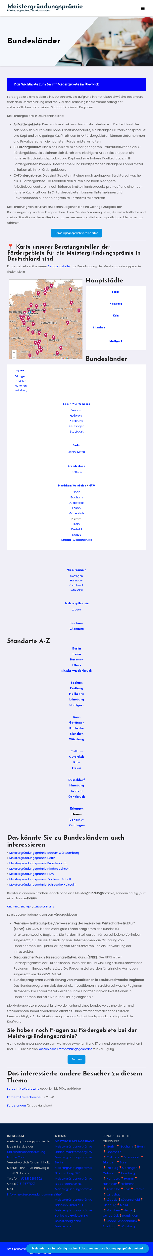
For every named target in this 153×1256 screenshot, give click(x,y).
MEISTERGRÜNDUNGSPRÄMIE (74, 1141)
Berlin (116, 292)
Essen (76, 508)
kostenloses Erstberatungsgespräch (65, 1049)
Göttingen (76, 576)
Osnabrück (76, 585)
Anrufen (77, 1059)
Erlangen (20, 376)
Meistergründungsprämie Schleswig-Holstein (42, 884)
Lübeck (76, 609)
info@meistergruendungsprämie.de (33, 1194)
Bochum (77, 497)
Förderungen (16, 1105)
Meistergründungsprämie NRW (31, 874)
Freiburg (76, 410)
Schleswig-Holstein (77, 603)
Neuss (76, 534)
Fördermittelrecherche (24, 1097)
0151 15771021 (26, 1184)
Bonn (76, 492)
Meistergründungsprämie (45, 7)
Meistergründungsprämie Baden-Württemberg (44, 853)
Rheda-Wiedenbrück (76, 540)
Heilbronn (76, 415)
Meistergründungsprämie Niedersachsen (39, 868)
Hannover (76, 580)
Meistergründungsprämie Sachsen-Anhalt (40, 879)
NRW (92, 485)
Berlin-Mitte (76, 452)
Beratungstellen (60, 266)
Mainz (50, 906)
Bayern (19, 370)
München (99, 327)
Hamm (129, 1178)
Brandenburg (76, 466)
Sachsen (77, 623)
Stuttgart (115, 341)
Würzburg (21, 390)
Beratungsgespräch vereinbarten (76, 233)
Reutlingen (76, 426)
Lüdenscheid (130, 1199)
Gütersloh (76, 513)
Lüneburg (77, 590)
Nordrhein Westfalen (72, 485)
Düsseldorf (76, 503)
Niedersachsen (76, 570)
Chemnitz (77, 629)
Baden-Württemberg (76, 404)
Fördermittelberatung (23, 1088)
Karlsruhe (76, 421)
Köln (116, 315)
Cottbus (77, 472)
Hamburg (116, 304)
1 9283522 (31, 1178)
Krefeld (76, 529)
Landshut (20, 381)
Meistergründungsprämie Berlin (32, 858)
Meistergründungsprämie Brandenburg (38, 863)
